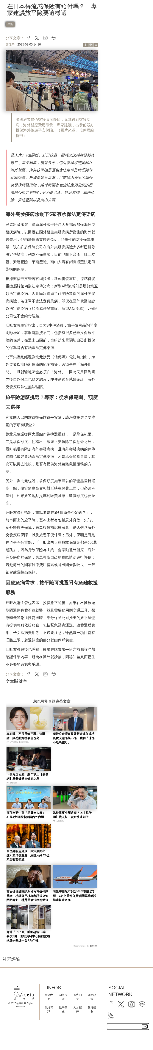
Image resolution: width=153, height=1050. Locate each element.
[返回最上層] (141, 1038)
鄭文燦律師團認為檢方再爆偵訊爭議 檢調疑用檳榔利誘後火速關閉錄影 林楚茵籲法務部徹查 (27, 896)
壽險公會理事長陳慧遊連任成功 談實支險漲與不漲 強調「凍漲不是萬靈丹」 (75, 738)
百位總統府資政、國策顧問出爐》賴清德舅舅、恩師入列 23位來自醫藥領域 (28, 855)
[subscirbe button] (145, 1026)
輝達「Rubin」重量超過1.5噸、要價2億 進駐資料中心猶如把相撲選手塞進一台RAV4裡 (28, 936)
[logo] (20, 993)
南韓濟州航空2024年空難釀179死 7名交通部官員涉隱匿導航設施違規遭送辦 (74, 896)
